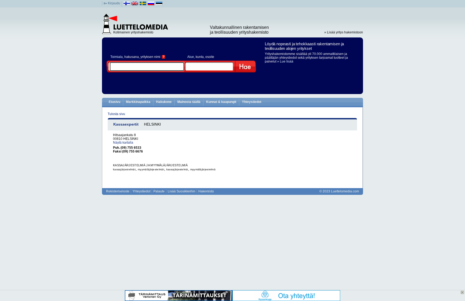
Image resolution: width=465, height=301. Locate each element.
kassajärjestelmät (124, 169)
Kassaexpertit (126, 124)
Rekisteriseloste (117, 191)
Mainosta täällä (188, 102)
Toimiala (116, 57)
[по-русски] (151, 4)
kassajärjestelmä (177, 169)
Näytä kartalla (123, 142)
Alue (190, 57)
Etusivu (114, 102)
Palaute (159, 191)
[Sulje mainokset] (462, 292)
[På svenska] (143, 4)
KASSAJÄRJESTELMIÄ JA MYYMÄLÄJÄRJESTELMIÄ (150, 165)
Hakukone (164, 102)
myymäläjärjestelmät (151, 169)
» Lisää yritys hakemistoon (343, 32)
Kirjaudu (114, 3)
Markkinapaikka (138, 102)
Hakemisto (206, 191)
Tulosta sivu (116, 114)
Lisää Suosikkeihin (181, 191)
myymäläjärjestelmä (203, 169)
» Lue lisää (285, 61)
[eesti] (159, 4)
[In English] (135, 4)
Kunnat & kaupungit (221, 102)
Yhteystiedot (251, 102)
